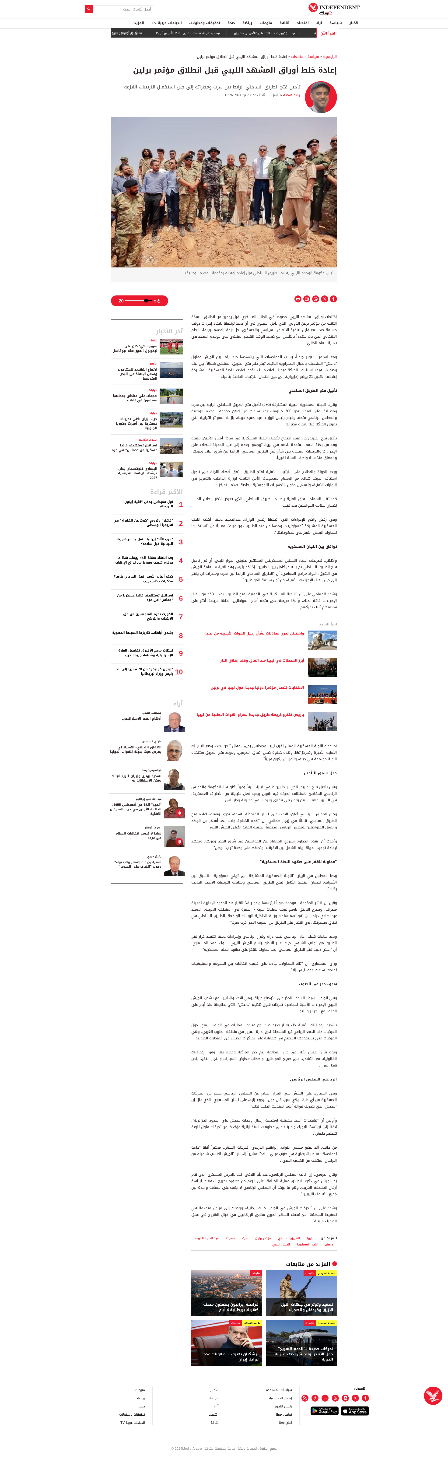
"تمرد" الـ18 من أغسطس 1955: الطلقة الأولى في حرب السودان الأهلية (135, 809)
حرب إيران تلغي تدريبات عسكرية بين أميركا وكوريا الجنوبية (136, 423)
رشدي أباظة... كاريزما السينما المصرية (142, 633)
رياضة (247, 23)
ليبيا (309, 1238)
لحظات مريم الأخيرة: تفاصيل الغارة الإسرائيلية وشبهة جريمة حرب (145, 652)
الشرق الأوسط (148, 439)
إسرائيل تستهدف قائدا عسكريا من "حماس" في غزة (134, 447)
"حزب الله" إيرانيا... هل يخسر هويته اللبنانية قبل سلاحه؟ (145, 541)
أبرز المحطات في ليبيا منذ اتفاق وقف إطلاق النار (262, 661)
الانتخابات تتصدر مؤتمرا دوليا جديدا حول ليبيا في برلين (257, 688)
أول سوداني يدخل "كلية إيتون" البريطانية (148, 504)
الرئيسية (330, 56)
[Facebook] (365, 1398)
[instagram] (345, 1398)
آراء (319, 23)
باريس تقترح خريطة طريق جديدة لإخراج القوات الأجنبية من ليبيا (250, 715)
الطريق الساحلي (289, 1238)
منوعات (266, 23)
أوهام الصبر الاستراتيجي (141, 718)
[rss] (304, 1398)
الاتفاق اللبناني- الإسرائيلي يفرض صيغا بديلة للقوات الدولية (135, 749)
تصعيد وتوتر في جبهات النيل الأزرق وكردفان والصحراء (307, 1307)
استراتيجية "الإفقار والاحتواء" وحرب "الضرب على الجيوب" (137, 864)
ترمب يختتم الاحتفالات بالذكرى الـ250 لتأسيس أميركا (220, 33)
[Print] (297, 298)
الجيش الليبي (281, 1244)
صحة (231, 23)
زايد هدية (291, 95)
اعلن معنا (285, 1422)
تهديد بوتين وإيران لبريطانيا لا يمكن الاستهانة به (136, 778)
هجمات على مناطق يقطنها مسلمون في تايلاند (135, 398)
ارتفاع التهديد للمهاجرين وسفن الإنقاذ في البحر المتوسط (137, 374)
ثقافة (284, 23)
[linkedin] (325, 1398)
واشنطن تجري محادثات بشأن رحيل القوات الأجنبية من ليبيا (254, 634)
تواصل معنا (284, 1414)
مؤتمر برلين (263, 1238)
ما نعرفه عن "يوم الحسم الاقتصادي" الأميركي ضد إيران (299, 33)
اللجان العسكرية (307, 1244)
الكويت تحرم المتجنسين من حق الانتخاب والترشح (148, 616)
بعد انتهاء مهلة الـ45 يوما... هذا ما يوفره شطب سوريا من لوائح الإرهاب (144, 560)
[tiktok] (315, 1398)
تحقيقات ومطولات (204, 23)
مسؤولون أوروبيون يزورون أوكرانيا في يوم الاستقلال (141, 32)
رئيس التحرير (283, 1406)
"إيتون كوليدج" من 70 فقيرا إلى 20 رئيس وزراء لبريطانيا (145, 671)
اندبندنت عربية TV (167, 23)
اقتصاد (303, 23)
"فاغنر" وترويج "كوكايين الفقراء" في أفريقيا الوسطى (143, 522)
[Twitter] (355, 1398)
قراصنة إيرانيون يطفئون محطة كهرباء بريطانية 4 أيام (231, 1307)
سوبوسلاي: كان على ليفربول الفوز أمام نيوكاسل (134, 348)
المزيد (139, 23)
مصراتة (230, 1238)
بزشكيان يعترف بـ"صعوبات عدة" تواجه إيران (230, 1357)
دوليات (153, 390)
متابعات (297, 56)
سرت (245, 1238)
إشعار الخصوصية (280, 1398)
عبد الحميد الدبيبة (207, 1238)
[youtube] (335, 1398)
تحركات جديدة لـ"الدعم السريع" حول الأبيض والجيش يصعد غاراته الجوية (304, 1354)
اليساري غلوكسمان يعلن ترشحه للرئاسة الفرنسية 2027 (137, 473)
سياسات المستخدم (279, 1390)
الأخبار (354, 23)
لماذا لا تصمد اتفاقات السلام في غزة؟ (138, 835)
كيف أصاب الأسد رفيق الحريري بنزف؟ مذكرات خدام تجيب (143, 578)
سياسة (335, 23)
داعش (329, 1244)
